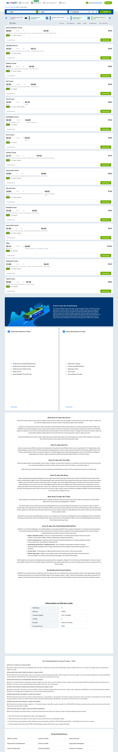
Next (109, 18)
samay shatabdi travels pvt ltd (22, 374)
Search (105, 11)
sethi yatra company (74, 364)
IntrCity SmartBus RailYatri (76, 366)
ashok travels (17, 371)
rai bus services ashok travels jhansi (24, 366)
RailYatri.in (10, 684)
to (12, 738)
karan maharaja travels (75, 374)
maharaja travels (73, 369)
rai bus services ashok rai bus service (24, 364)
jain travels (71, 371)
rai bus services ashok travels (22, 369)
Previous (5, 18)
